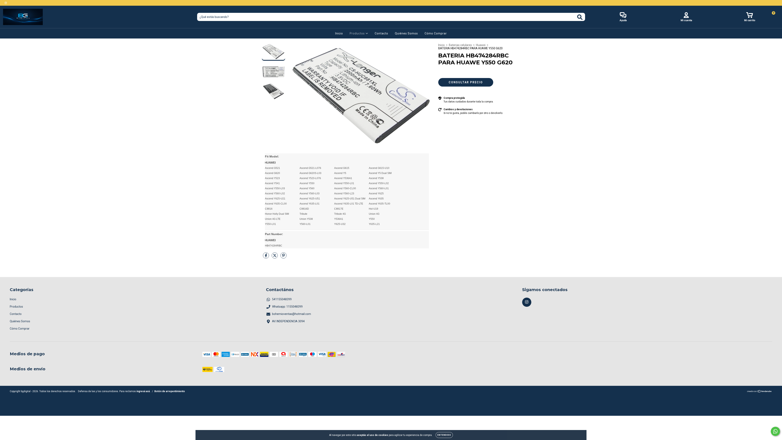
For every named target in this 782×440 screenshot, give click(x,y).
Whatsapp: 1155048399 (287, 306)
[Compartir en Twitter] (275, 257)
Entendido (444, 435)
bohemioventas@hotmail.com (291, 314)
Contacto (381, 33)
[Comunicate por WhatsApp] (775, 431)
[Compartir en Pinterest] (283, 257)
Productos (358, 33)
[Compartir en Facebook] (266, 257)
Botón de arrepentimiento (169, 391)
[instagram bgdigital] (5, 2)
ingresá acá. (143, 391)
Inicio (339, 33)
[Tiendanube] (759, 391)
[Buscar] (580, 17)
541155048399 (282, 299)
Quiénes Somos (406, 33)
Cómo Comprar (436, 33)
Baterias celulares (460, 45)
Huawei (480, 45)
